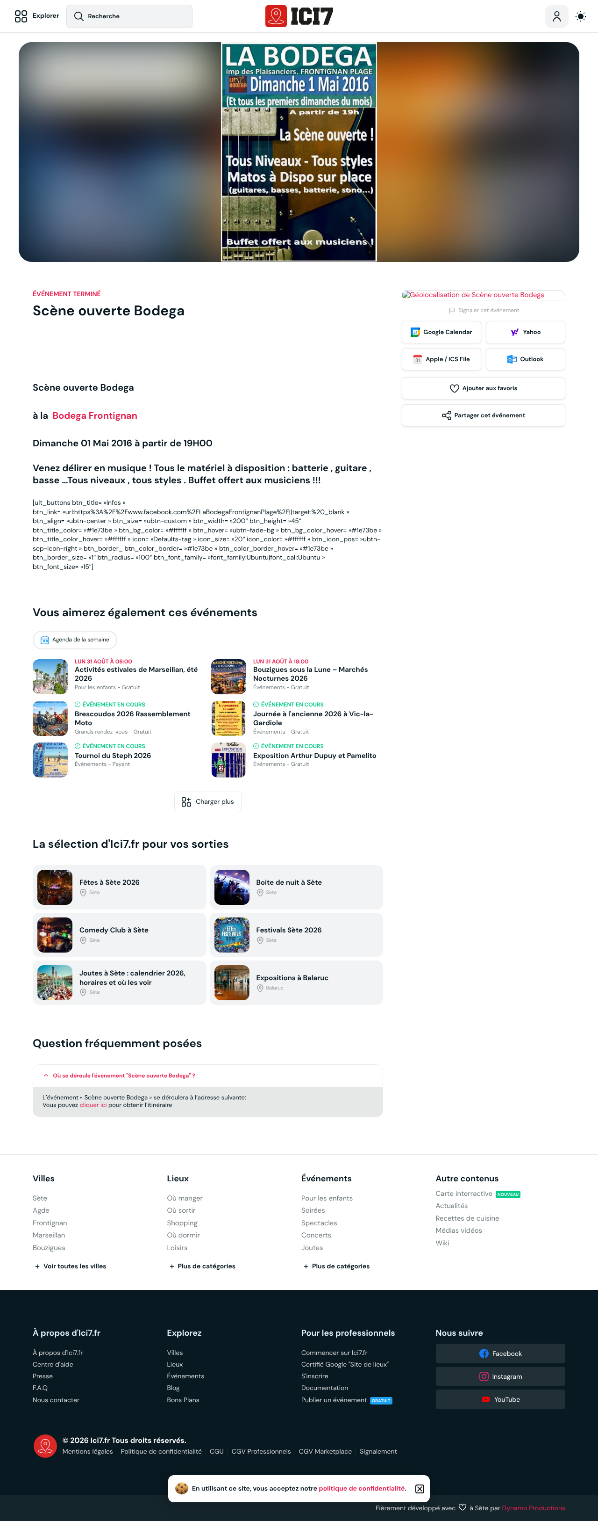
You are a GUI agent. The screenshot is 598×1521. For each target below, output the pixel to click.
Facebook (507, 1353)
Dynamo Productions (534, 1508)
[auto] (580, 16)
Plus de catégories (207, 1266)
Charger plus (215, 801)
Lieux (178, 1178)
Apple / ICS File (448, 359)
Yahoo (532, 332)
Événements (326, 1178)
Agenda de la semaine (80, 639)
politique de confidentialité (362, 1489)
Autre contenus (467, 1178)
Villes (44, 1178)
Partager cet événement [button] (490, 415)
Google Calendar (447, 332)
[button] (208, 1076)
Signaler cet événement (488, 310)
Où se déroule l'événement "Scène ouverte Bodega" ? (124, 1075)
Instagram (507, 1376)
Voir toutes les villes (75, 1266)
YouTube (507, 1399)
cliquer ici (93, 1105)
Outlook (531, 359)
